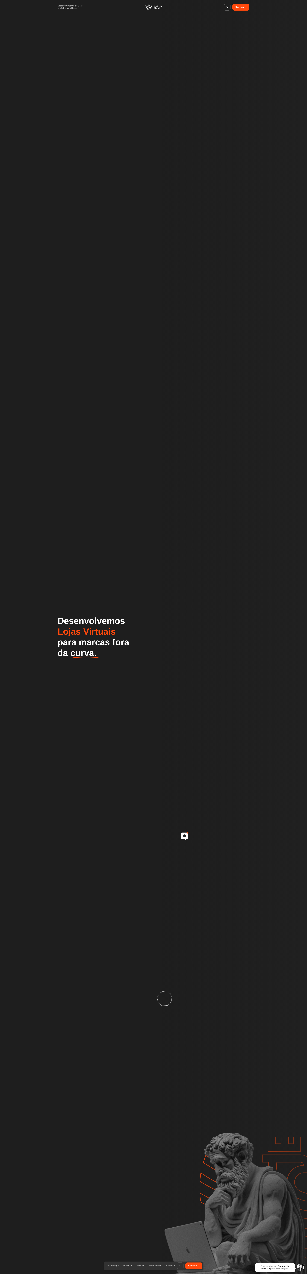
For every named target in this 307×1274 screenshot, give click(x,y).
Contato (239, 7)
